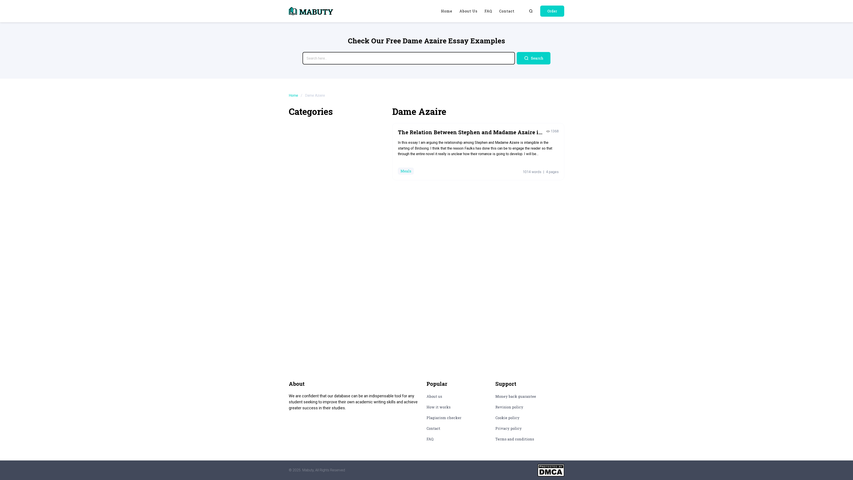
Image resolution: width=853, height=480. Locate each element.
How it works (438, 407)
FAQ (488, 11)
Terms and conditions (514, 439)
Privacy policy (508, 428)
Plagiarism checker (443, 417)
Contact (506, 11)
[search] (533, 58)
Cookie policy (507, 417)
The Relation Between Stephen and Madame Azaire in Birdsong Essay (470, 132)
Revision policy (509, 407)
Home (446, 11)
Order (552, 11)
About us (468, 11)
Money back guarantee (515, 396)
